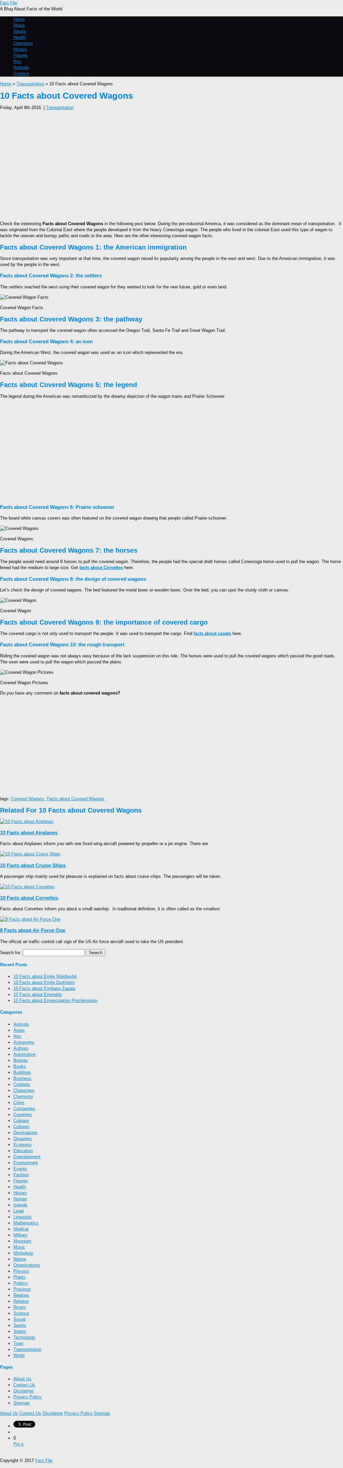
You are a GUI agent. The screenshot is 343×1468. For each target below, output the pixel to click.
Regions (21, 1295)
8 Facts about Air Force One (32, 930)
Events (20, 1168)
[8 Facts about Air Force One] (30, 919)
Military (20, 1234)
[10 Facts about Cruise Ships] (30, 853)
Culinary (21, 1120)
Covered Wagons (27, 798)
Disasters (22, 1138)
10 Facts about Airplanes (29, 832)
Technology (24, 1337)
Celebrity (21, 1084)
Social (19, 1319)
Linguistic (22, 1216)
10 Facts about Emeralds (37, 994)
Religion (21, 1301)
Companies (24, 1108)
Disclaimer (23, 1390)
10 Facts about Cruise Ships (33, 865)
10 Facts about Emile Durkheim (44, 982)
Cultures (21, 1126)
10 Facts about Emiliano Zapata (44, 988)
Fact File (8, 2)
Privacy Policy (27, 1396)
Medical (20, 1228)
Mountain (22, 1241)
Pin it (18, 1444)
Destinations (25, 1132)
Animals (21, 67)
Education (23, 1150)
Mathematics (26, 1222)
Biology (20, 1060)
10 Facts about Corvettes (29, 898)
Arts (17, 61)
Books (19, 1066)
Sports (19, 31)
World (18, 1355)
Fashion (21, 1174)
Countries (22, 1114)
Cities (18, 1102)
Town (18, 1343)
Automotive (24, 1054)
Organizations (26, 1265)
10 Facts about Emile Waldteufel (45, 976)
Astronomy (24, 1042)
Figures (20, 55)
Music (19, 25)
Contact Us (24, 1384)
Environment (25, 1162)
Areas (19, 1030)
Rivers (19, 1307)
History (20, 49)
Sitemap (21, 1402)
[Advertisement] (171, 163)
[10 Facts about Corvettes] (27, 886)
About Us (22, 1378)
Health (19, 37)
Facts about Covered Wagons (76, 798)
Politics (20, 1283)
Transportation (30, 83)
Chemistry (23, 43)
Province (21, 1289)
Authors (20, 1048)
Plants (19, 1277)
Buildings (22, 1072)
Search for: (10, 952)
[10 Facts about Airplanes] (27, 821)
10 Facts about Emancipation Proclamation (55, 1000)
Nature (19, 1259)
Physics (21, 1271)
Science (21, 73)
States (19, 1331)
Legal (18, 1210)
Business (22, 1078)
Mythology (23, 1253)
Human (20, 1198)
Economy (22, 1144)
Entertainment (27, 1156)
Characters (24, 1090)
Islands (20, 1204)
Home (19, 19)
